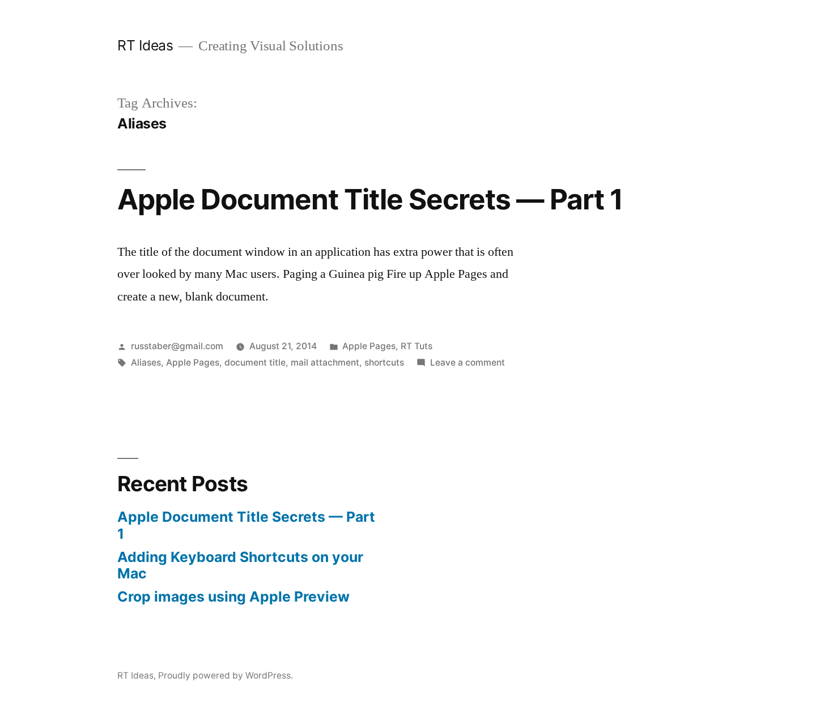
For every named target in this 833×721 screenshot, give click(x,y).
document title (255, 362)
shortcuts (384, 362)
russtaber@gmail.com (177, 346)
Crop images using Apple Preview (233, 596)
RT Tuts (416, 346)
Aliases (146, 362)
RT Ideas (145, 45)
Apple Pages (369, 346)
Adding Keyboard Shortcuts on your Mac (240, 565)
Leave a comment (467, 362)
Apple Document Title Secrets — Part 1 (370, 199)
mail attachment (325, 362)
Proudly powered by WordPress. (225, 675)
